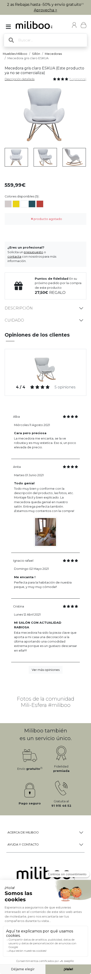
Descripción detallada (20, 79)
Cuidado (14, 320)
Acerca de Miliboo (23, 832)
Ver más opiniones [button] (46, 670)
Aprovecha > (45, 10)
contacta (14, 256)
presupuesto (33, 252)
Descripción (19, 308)
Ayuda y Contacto (23, 844)
